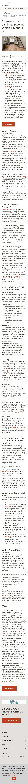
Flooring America (6, 12)
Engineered (7, 13)
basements (5, 471)
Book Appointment (12, 720)
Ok (14, 778)
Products (5, 732)
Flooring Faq (15, 12)
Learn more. (11, 775)
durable (8, 370)
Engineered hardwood (11, 74)
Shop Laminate (9, 688)
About (4, 744)
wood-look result (17, 413)
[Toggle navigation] (24, 5)
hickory (10, 333)
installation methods (18, 427)
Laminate (7, 86)
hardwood (13, 151)
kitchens (8, 506)
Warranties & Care (7, 740)
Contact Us (8, 124)
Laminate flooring (7, 209)
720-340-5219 (5, 5)
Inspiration (5, 736)
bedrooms (7, 536)
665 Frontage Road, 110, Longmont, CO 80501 (13, 756)
